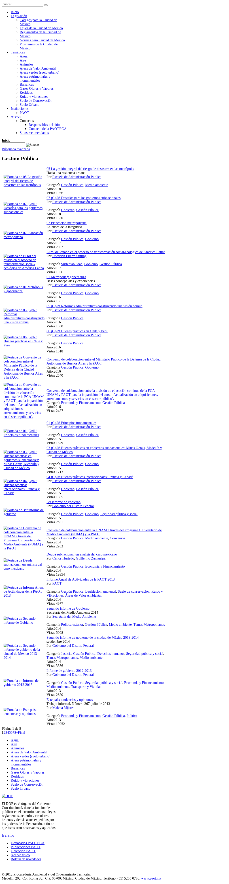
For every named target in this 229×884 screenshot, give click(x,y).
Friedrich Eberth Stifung (69, 256)
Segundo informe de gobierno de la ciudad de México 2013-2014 (93, 637)
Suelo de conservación (134, 591)
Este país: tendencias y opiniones (70, 700)
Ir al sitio (8, 835)
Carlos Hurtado (63, 558)
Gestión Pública (72, 185)
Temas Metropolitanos (149, 624)
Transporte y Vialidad (86, 687)
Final (21, 732)
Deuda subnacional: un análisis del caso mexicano (82, 554)
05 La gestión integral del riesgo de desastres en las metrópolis (90, 169)
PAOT (57, 583)
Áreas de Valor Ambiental (83, 595)
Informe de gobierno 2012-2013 (69, 670)
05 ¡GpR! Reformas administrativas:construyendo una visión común (94, 306)
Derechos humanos (110, 653)
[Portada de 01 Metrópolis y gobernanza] (24, 291)
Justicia (66, 653)
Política (132, 716)
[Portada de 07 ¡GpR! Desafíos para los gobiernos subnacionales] (24, 212)
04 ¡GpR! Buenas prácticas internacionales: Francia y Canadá (90, 477)
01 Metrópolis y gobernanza (66, 277)
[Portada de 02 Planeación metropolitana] (24, 237)
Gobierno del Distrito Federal (73, 506)
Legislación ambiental (100, 591)
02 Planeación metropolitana (67, 223)
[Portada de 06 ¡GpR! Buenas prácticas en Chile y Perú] (24, 345)
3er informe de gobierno (64, 502)
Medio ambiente (96, 185)
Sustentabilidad (72, 264)
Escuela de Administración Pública (76, 177)
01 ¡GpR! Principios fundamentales (71, 423)
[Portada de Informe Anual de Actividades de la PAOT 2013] (24, 595)
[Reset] (46, 5)
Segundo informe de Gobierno (68, 608)
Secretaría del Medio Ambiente (74, 616)
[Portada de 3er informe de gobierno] (24, 514)
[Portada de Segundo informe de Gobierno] (24, 622)
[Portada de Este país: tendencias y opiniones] (24, 714)
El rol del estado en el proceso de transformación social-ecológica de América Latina (106, 252)
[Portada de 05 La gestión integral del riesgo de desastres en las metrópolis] (24, 185)
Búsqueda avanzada (16, 149)
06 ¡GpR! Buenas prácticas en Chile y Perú (77, 331)
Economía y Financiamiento (81, 403)
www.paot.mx (151, 878)
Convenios (117, 538)
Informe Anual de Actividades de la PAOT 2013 (81, 579)
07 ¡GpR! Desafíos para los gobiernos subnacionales (84, 198)
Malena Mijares (63, 708)
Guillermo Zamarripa (91, 558)
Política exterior (72, 624)
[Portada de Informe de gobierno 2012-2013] (24, 685)
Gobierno (67, 210)
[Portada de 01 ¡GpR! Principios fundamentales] (24, 435)
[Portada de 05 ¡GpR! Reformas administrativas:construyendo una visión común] (24, 322)
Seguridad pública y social (119, 514)
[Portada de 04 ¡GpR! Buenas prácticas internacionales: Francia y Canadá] (24, 493)
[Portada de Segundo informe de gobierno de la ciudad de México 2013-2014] (24, 657)
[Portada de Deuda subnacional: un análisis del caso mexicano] (24, 568)
